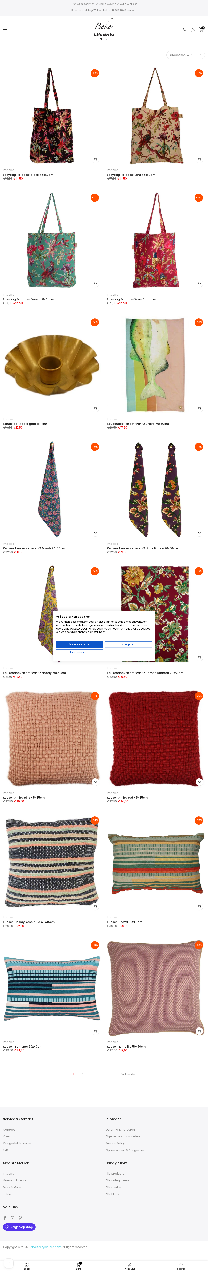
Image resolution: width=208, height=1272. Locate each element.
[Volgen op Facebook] (5, 1217)
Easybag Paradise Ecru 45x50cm (131, 175)
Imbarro (8, 170)
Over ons (9, 1136)
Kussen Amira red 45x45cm (127, 798)
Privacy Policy (115, 1143)
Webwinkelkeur (102, 10)
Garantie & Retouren (120, 1130)
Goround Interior (14, 1180)
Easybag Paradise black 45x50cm (28, 175)
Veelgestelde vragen (17, 1143)
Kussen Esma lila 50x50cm (126, 1047)
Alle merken (114, 1187)
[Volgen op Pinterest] (20, 1217)
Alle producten (116, 1174)
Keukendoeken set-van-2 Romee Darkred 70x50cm (145, 673)
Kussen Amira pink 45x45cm (24, 798)
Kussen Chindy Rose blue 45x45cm (29, 922)
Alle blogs (112, 1194)
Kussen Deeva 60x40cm (124, 922)
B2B (5, 1150)
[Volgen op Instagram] (12, 1217)
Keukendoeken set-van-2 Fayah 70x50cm (34, 548)
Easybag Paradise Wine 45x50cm (131, 299)
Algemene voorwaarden (123, 1136)
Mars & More (12, 1187)
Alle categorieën (117, 1180)
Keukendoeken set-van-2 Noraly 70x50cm (34, 673)
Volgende (128, 1074)
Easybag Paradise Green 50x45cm (28, 299)
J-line (7, 1194)
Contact (9, 1130)
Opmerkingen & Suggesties (125, 1150)
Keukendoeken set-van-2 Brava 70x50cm (138, 424)
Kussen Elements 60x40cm (22, 1047)
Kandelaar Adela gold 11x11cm (25, 424)
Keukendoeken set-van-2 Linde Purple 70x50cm (142, 548)
